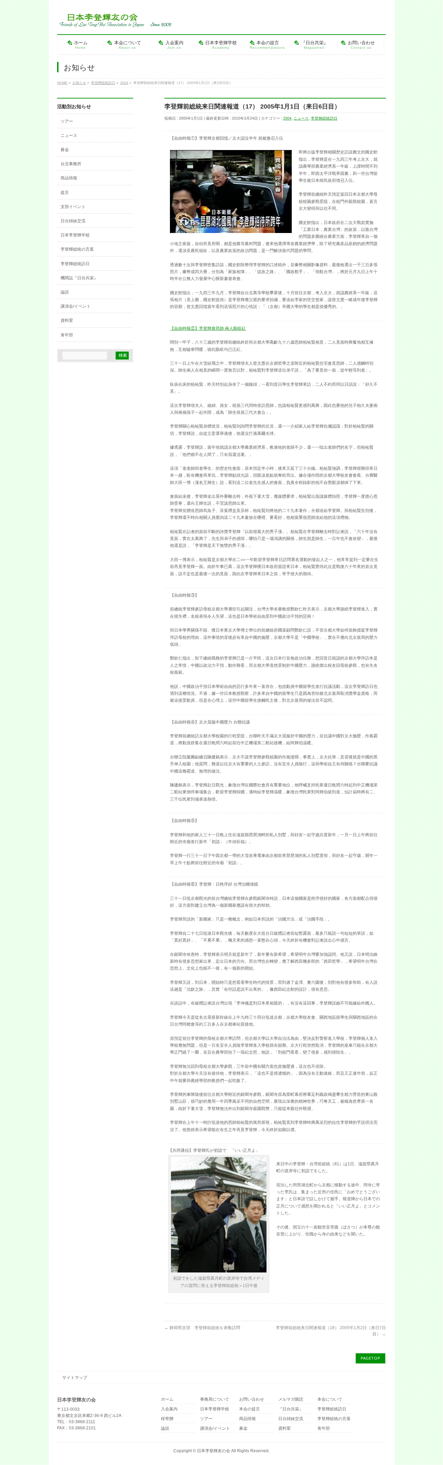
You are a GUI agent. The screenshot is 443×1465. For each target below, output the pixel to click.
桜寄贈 (167, 1419)
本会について (329, 1399)
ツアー (67, 121)
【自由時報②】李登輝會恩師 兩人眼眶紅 (208, 328)
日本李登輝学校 (75, 235)
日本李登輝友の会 (213, 1450)
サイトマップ (74, 1377)
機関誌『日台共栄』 (79, 278)
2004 (287, 118)
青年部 (67, 335)
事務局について (214, 1399)
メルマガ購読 (290, 1399)
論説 (65, 292)
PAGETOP (370, 1358)
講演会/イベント (76, 306)
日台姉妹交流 (73, 220)
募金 (65, 149)
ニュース (301, 118)
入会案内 (169, 1409)
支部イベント (73, 206)
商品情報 (69, 178)
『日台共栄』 (290, 1409)
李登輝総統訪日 (324, 118)
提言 (65, 192)
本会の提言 (249, 1409)
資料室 (67, 320)
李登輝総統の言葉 (77, 249)
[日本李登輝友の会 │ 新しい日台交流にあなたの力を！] (114, 19)
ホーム (167, 1399)
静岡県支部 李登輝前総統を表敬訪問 (202, 1327)
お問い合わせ (251, 1399)
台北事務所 (71, 163)
